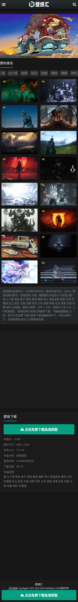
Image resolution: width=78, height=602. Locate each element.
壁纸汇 (39, 584)
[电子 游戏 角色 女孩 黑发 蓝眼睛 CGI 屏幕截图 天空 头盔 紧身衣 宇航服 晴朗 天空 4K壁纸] (19, 116)
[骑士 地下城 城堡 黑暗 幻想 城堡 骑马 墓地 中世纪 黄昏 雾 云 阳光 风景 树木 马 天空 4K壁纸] (19, 142)
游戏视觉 (21, 455)
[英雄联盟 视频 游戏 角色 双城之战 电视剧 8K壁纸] (19, 168)
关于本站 (13, 588)
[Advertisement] (39, 369)
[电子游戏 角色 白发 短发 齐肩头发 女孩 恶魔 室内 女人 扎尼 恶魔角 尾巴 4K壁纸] (58, 194)
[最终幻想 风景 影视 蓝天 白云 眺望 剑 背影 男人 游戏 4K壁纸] (58, 142)
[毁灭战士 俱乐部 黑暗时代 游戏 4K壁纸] (58, 116)
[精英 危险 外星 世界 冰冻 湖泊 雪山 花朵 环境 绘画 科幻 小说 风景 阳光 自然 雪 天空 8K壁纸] (19, 194)
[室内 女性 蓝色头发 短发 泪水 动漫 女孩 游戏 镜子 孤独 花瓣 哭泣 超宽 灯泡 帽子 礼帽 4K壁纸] (58, 90)
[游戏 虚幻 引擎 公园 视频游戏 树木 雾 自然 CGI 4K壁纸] (19, 90)
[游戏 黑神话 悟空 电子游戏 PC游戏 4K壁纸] (58, 246)
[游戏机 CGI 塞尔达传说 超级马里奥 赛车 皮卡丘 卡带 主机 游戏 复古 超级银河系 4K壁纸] (19, 246)
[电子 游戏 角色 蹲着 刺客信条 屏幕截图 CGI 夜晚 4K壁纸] (58, 168)
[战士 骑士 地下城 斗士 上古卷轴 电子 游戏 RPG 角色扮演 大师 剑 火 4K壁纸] (58, 220)
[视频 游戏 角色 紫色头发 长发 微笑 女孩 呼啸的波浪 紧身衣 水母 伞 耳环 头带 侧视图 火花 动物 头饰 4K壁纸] (19, 271)
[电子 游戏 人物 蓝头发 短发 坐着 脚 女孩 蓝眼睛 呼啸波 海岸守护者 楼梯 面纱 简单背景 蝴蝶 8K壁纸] (58, 271)
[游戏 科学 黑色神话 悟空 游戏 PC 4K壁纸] (19, 220)
